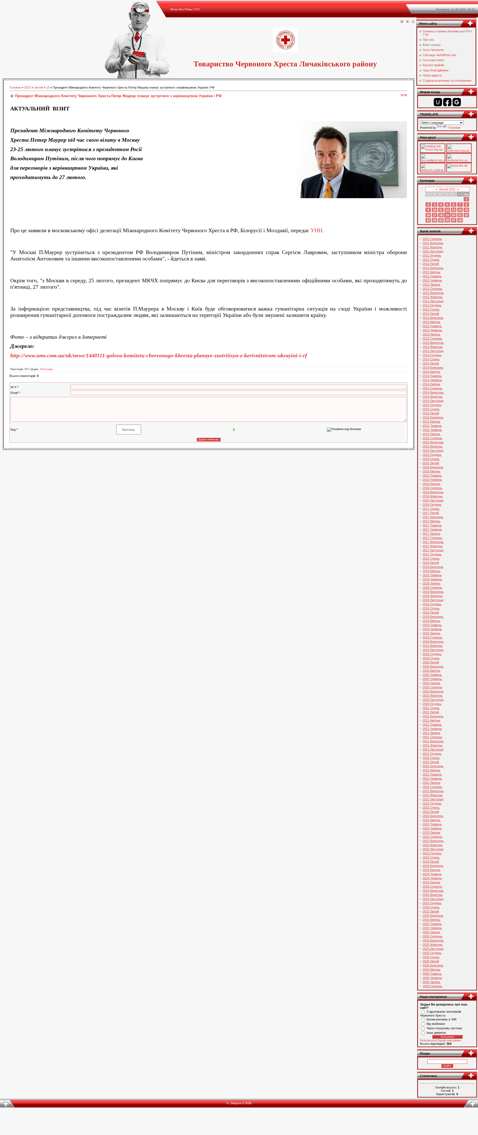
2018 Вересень (433, 591)
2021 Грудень (432, 753)
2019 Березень (433, 616)
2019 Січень (431, 608)
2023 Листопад (433, 849)
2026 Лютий (431, 961)
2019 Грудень (432, 654)
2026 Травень (432, 973)
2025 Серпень (432, 936)
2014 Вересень (433, 392)
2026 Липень (431, 982)
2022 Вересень (433, 791)
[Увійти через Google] (457, 102)
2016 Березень (433, 467)
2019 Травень (432, 625)
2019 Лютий (431, 612)
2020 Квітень (431, 670)
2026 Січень (431, 957)
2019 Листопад (433, 649)
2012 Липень (431, 284)
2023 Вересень (433, 840)
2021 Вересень (433, 741)
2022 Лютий (431, 762)
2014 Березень (433, 367)
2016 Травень (432, 475)
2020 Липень (431, 683)
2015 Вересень (433, 442)
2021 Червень (432, 728)
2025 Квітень (431, 919)
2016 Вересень (433, 492)
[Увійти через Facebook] (447, 102)
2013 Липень (431, 334)
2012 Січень (431, 259)
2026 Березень (433, 965)
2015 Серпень (432, 438)
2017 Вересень (433, 542)
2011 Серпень (432, 239)
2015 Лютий (431, 413)
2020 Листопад (433, 699)
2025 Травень (432, 923)
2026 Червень (432, 977)
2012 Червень (432, 280)
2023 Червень (432, 828)
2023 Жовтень (433, 845)
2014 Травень (432, 376)
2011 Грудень (432, 255)
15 (466, 209)
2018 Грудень (432, 604)
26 (447, 220)
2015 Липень (431, 434)
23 (428, 220)
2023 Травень (432, 824)
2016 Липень (431, 483)
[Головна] (402, 22)
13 (453, 209)
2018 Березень (433, 566)
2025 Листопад (433, 948)
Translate (454, 127)
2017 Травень (432, 525)
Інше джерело (436, 1032)
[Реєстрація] (407, 22)
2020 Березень (433, 666)
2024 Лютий (431, 861)
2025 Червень (432, 928)
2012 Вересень (433, 292)
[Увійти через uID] (438, 102)
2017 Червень (432, 529)
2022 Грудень (432, 803)
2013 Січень (431, 309)
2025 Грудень (432, 953)
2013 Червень (432, 330)
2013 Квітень (431, 322)
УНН (316, 230)
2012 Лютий (431, 263)
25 (441, 220)
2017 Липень (431, 533)
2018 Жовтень (433, 596)
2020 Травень (432, 674)
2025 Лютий (431, 911)
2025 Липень (431, 932)
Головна (15, 87)
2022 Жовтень (433, 795)
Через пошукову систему (444, 1028)
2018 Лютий (431, 562)
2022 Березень (433, 766)
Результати (428, 1040)
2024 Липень (431, 882)
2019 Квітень (431, 620)
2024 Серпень (432, 886)
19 (48, 87)
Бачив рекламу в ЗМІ (441, 1019)
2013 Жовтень (433, 346)
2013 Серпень (432, 338)
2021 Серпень (432, 737)
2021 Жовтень (433, 745)
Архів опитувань (449, 1040)
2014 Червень (432, 380)
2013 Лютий (431, 313)
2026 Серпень (432, 986)
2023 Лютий (431, 811)
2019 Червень (432, 629)
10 (434, 209)
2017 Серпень (432, 537)
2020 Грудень (432, 703)
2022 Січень (431, 757)
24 (434, 220)
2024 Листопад (433, 899)
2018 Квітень (431, 571)
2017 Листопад (433, 550)
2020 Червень (432, 679)
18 (441, 215)
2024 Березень (433, 865)
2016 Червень (432, 479)
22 (466, 215)
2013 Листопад (433, 351)
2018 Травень (432, 575)
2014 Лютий (431, 363)
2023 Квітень (431, 820)
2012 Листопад (433, 301)
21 (460, 215)
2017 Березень (433, 517)
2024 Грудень (432, 903)
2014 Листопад (433, 400)
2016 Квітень (431, 471)
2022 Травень (432, 774)
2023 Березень (433, 816)
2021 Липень (431, 733)
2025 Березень (433, 915)
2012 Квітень (431, 272)
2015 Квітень (431, 421)
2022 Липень (431, 782)
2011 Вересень (433, 243)
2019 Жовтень (433, 645)
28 (460, 220)
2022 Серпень (432, 786)
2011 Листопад (433, 251)
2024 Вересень (433, 890)
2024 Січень (431, 857)
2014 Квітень (431, 371)
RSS (197, 9)
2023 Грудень (432, 853)
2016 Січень (431, 459)
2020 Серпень (432, 687)
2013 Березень (433, 317)
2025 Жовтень (433, 944)
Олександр (46, 369)
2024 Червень (432, 878)
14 (460, 209)
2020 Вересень (433, 691)
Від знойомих (436, 1023)
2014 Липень (431, 384)
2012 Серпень (432, 288)
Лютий (38, 87)
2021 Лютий (431, 712)
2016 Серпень (432, 488)
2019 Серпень (432, 637)
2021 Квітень (431, 720)
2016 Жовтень (433, 496)
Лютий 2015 (447, 189)
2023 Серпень (432, 836)
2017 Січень (431, 508)
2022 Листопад (433, 799)
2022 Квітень (431, 770)
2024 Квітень (431, 870)
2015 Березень (433, 417)
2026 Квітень (431, 969)
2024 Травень (432, 874)
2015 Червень (432, 429)
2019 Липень (431, 633)
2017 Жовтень (433, 546)
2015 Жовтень (433, 446)
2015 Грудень (432, 454)
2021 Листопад (433, 749)
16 (428, 215)
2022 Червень (432, 778)
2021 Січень (431, 708)
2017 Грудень (432, 554)
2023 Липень (431, 832)
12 (447, 209)
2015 (27, 87)
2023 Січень (431, 807)
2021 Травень (432, 724)
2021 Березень (433, 716)
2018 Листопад (433, 600)
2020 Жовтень (433, 695)
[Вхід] (413, 22)
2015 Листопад (433, 450)
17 (434, 215)
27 (453, 220)
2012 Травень (432, 276)
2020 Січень (431, 658)
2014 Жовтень (433, 396)
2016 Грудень (432, 504)
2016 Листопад (433, 500)
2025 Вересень (433, 940)
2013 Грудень (432, 355)
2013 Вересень (433, 342)
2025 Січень (431, 907)
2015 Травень (432, 425)
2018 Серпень (432, 587)
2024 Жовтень (433, 894)
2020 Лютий (431, 662)
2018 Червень (432, 579)
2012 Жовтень (433, 297)
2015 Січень (431, 409)
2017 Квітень (431, 521)
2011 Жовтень (432, 247)
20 (453, 215)
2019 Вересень (433, 641)
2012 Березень (433, 268)
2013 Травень (432, 326)
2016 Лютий (431, 463)
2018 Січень (431, 558)
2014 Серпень (432, 388)
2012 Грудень (432, 305)
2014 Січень (431, 359)
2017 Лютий (431, 513)
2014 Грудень (432, 405)
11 (440, 209)
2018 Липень (431, 583)
